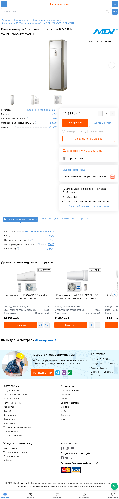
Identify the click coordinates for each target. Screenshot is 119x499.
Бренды (64, 398)
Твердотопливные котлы (15, 452)
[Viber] (64, 372)
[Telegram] (57, 372)
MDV (54, 114)
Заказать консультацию (88, 138)
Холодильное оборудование (17, 427)
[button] (112, 65)
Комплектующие (11, 431)
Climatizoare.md (59, 4)
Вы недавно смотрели (28, 340)
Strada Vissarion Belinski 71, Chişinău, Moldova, (86, 190)
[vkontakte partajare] (66, 457)
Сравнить (65, 394)
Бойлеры (7, 460)
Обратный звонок (79, 206)
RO (115, 11)
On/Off (53, 127)
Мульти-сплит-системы (15, 394)
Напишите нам (100, 206)
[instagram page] (67, 448)
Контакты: (98, 354)
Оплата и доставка (70, 402)
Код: (44, 270)
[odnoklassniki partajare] (71, 457)
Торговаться (75, 158)
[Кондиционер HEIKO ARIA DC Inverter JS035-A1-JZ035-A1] (26, 281)
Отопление (9, 419)
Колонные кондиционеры (42, 109)
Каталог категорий (70, 390)
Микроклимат (10, 423)
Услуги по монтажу (12, 435)
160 (55, 118)
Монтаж (65, 406)
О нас (63, 410)
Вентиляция (9, 415)
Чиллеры (8, 410)
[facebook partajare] (62, 457)
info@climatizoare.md (103, 363)
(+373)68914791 (99, 359)
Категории (11, 386)
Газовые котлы (10, 448)
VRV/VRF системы (11, 398)
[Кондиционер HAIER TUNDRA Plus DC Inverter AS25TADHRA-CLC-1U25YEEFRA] (77, 281)
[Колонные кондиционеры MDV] (105, 31)
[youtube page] (72, 448)
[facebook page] (62, 448)
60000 (53, 122)
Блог (63, 419)
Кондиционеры (11, 390)
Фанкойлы (8, 406)
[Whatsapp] (70, 372)
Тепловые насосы (12, 402)
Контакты (65, 415)
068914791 (73, 196)
